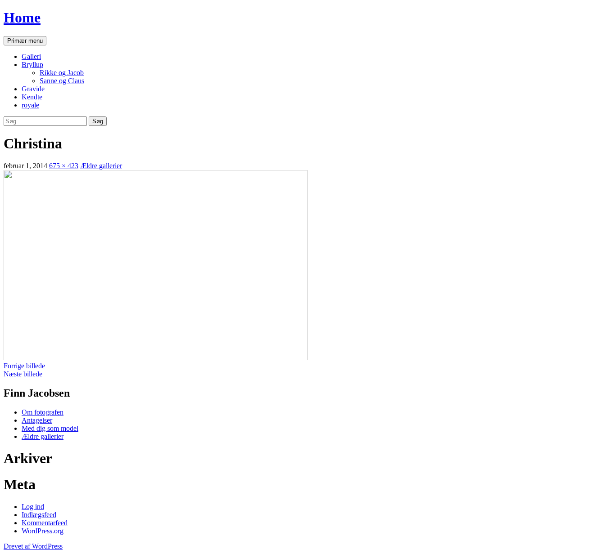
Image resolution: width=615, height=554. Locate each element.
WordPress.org (42, 531)
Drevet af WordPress (33, 546)
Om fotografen (42, 412)
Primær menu (25, 40)
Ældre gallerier (101, 166)
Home (22, 17)
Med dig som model (50, 428)
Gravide (33, 89)
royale (30, 105)
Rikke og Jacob (62, 72)
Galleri (31, 56)
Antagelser (37, 420)
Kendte (32, 97)
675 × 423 (63, 166)
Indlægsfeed (39, 514)
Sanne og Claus (62, 81)
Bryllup (32, 64)
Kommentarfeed (45, 523)
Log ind (33, 506)
